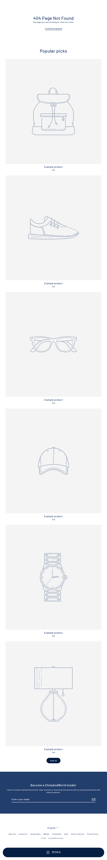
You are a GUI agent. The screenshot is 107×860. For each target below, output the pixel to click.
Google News (35, 834)
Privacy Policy (93, 834)
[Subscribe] (93, 799)
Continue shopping (53, 28)
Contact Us (23, 834)
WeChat (46, 834)
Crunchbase (56, 834)
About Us (12, 834)
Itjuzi (66, 834)
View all (53, 760)
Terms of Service (77, 834)
